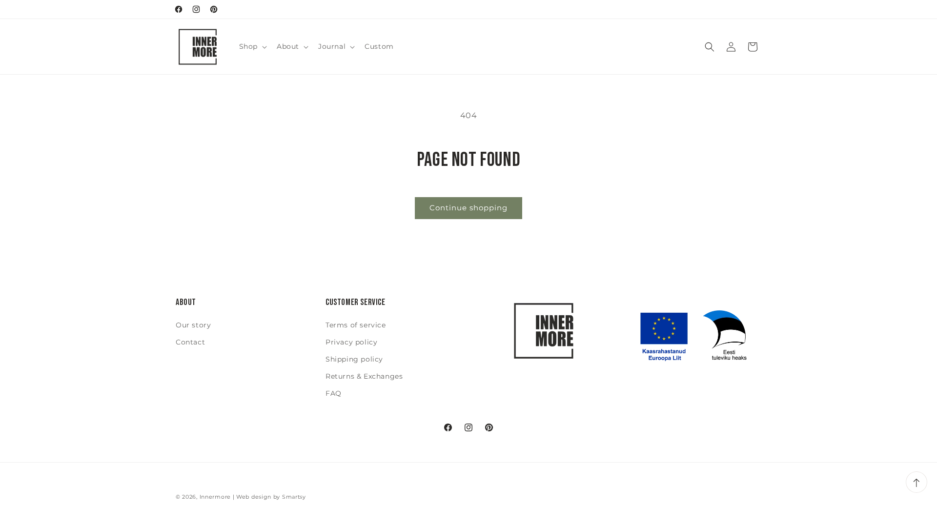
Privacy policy (351, 342)
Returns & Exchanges (364, 376)
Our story (193, 325)
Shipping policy (354, 359)
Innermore (215, 496)
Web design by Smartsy (271, 496)
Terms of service (356, 325)
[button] (252, 46)
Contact (190, 342)
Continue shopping (468, 207)
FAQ (334, 393)
